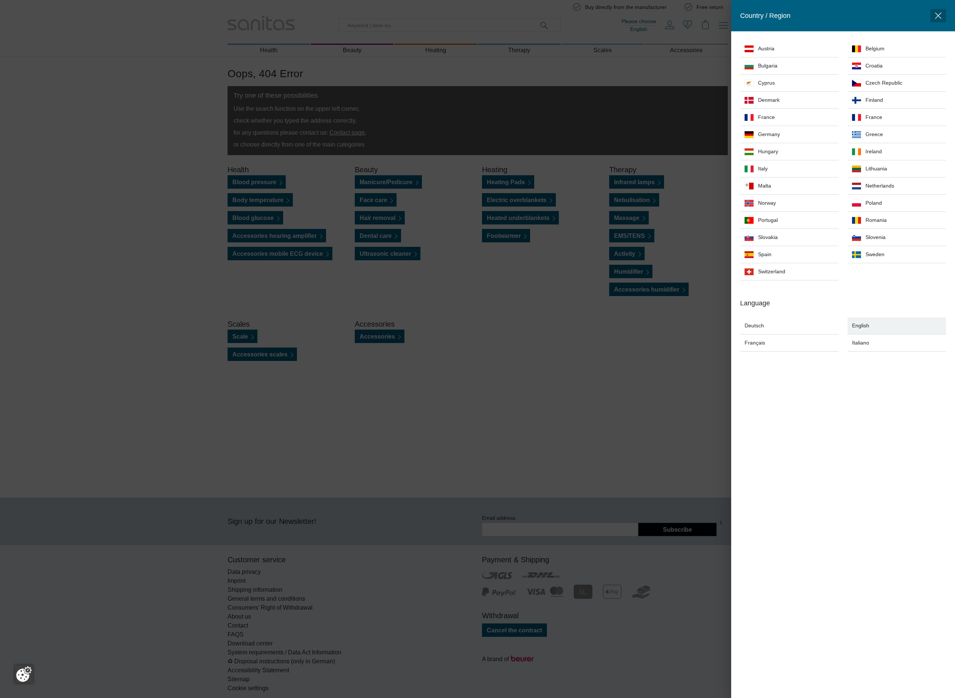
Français (755, 343)
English (860, 325)
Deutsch (754, 325)
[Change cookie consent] (24, 674)
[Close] (938, 15)
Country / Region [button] (765, 15)
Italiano (860, 343)
